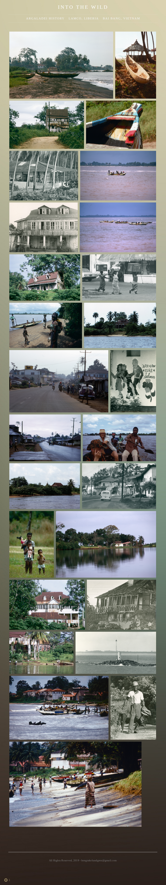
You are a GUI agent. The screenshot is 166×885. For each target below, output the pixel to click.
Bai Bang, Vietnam (121, 18)
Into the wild (83, 7)
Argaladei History (45, 18)
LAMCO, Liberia (84, 18)
